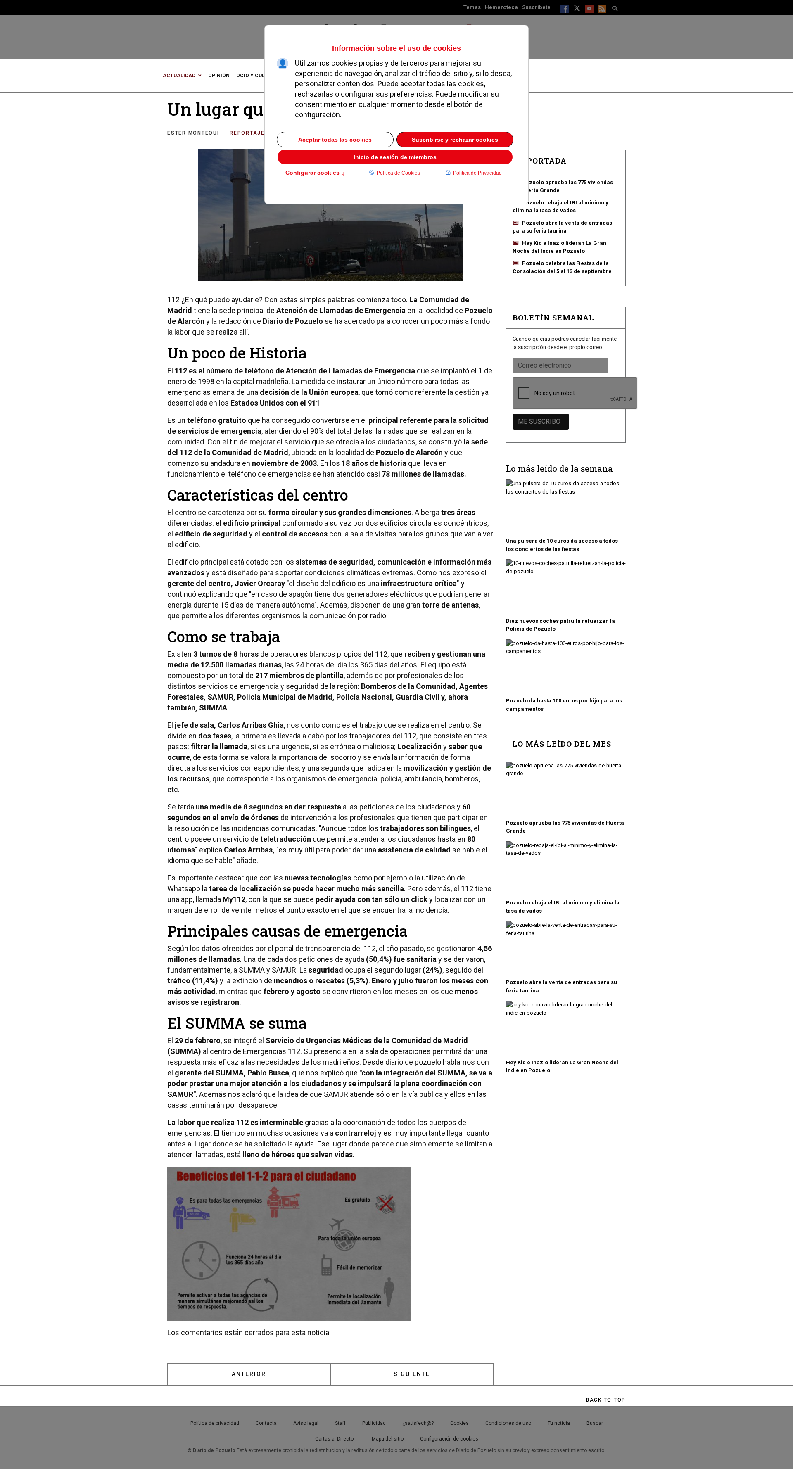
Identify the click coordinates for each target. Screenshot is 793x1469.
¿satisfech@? (418, 1423)
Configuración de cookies (449, 1439)
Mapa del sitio (388, 1439)
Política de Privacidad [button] (477, 173)
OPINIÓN (219, 75)
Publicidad (374, 1423)
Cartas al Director (335, 1439)
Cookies (459, 1423)
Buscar (594, 1423)
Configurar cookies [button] (315, 173)
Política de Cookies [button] (398, 173)
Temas (472, 7)
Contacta (266, 1423)
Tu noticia (559, 1423)
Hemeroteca (501, 7)
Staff (340, 1423)
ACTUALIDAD (179, 75)
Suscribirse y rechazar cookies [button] (455, 139)
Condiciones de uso (508, 1423)
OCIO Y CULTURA (257, 75)
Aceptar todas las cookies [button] (335, 139)
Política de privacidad (214, 1423)
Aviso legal (305, 1423)
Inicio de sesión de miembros (395, 157)
